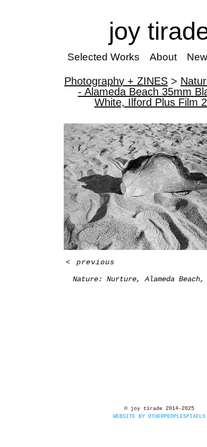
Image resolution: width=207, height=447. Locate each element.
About (163, 56)
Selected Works (103, 56)
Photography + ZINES (116, 81)
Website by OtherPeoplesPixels (159, 416)
